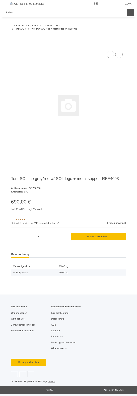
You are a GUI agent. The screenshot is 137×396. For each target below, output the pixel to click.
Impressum (57, 336)
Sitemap (55, 330)
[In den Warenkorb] (13, 46)
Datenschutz (57, 318)
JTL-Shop (119, 390)
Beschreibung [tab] (20, 254)
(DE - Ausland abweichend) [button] (46, 223)
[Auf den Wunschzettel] (119, 54)
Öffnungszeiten (19, 313)
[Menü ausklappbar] (4, 3)
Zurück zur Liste (21, 25)
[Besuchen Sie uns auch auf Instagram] (31, 374)
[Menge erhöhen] (62, 236)
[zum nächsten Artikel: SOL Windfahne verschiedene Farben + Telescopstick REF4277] (122, 35)
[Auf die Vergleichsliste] (110, 54)
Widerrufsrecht (59, 348)
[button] (107, 3)
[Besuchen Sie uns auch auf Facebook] (14, 374)
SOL (26, 191)
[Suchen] (130, 12)
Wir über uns (18, 318)
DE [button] (96, 3)
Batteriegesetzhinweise (63, 342)
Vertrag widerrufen (28, 362)
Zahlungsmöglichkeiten (23, 324)
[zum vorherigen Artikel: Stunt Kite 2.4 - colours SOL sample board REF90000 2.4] (115, 35)
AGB (53, 324)
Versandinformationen (22, 330)
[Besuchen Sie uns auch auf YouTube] (22, 374)
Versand (37, 209)
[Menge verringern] (14, 236)
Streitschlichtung (59, 313)
